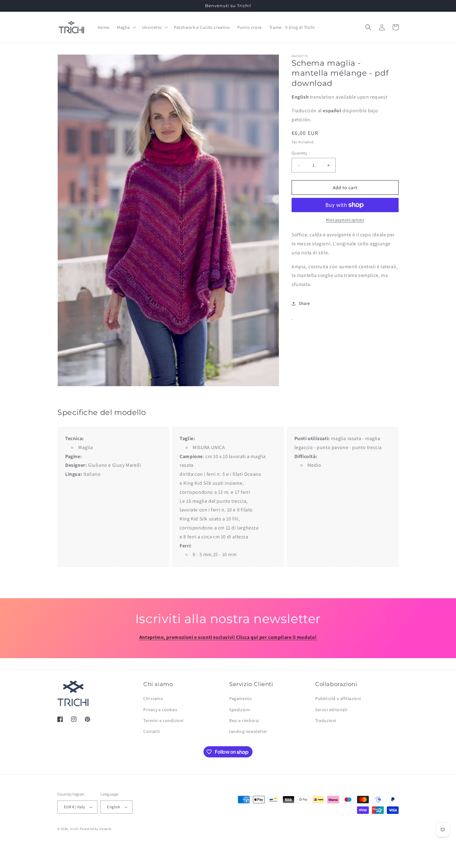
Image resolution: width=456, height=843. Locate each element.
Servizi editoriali (331, 709)
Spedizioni (239, 709)
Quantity (299, 153)
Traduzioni (325, 720)
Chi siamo (153, 699)
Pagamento (240, 699)
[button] (125, 27)
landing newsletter (248, 731)
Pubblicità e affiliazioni (338, 699)
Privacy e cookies (160, 709)
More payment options (345, 219)
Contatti (151, 731)
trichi (74, 829)
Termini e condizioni (163, 720)
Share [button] (304, 303)
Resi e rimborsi (244, 720)
